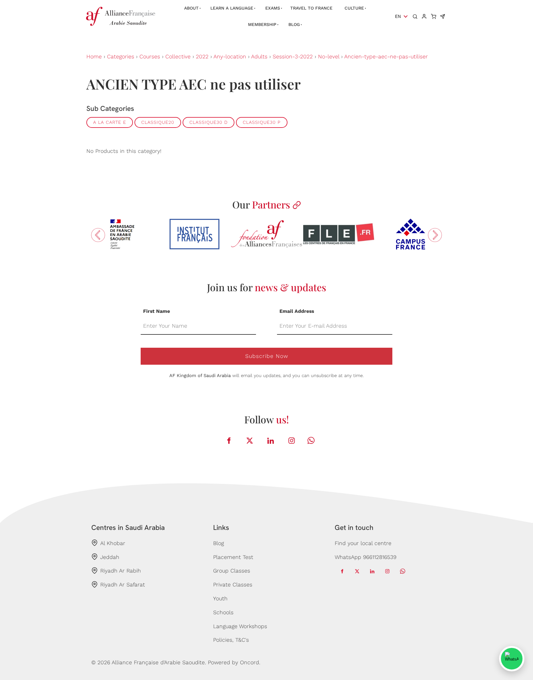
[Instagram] (292, 440)
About (191, 8)
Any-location (229, 56)
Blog (294, 24)
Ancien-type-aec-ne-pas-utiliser (386, 56)
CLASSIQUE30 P (262, 122)
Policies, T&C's (231, 640)
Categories (120, 56)
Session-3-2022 (293, 56)
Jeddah (109, 557)
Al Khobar (112, 543)
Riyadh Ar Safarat (122, 584)
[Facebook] (229, 440)
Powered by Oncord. (234, 662)
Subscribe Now (266, 356)
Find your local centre (363, 543)
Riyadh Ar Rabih (120, 571)
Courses (149, 56)
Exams (272, 8)
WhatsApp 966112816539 (365, 557)
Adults (259, 56)
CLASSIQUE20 (157, 122)
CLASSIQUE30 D (208, 122)
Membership (262, 24)
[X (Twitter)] (250, 440)
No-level (328, 56)
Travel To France (311, 8)
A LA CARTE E (109, 122)
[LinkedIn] (271, 440)
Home (94, 56)
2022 (202, 56)
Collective (178, 56)
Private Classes (232, 584)
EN (398, 16)
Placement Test (233, 557)
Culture (354, 8)
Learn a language (231, 8)
